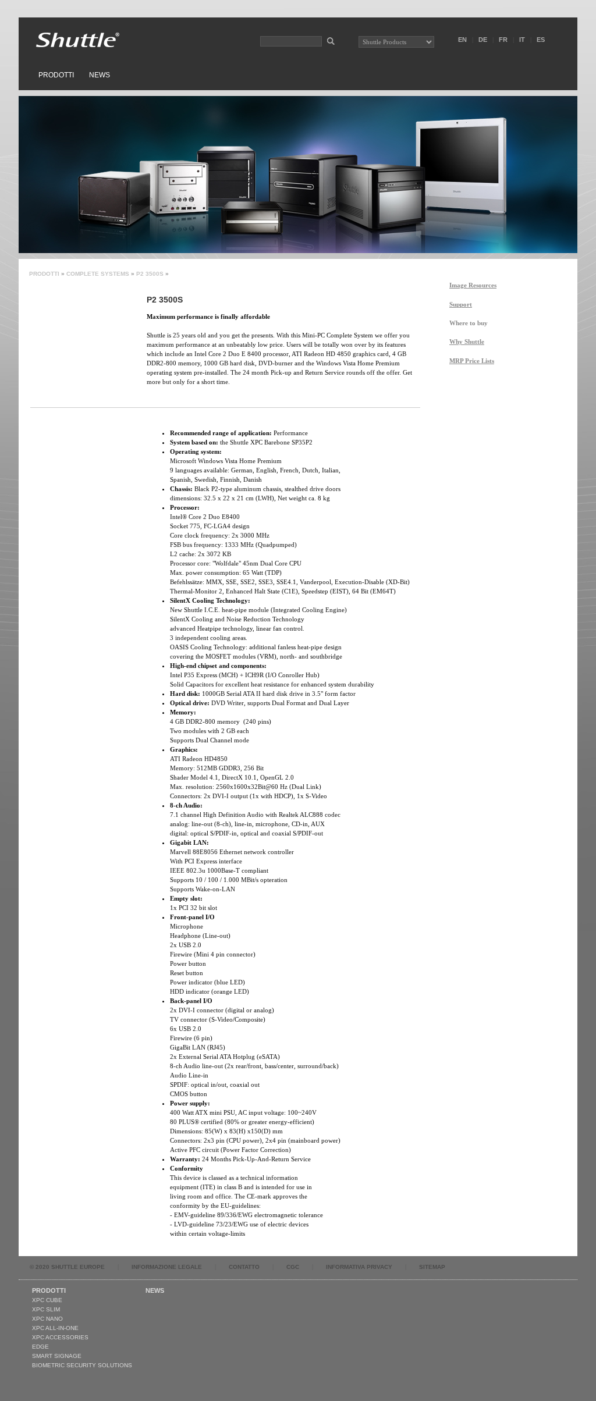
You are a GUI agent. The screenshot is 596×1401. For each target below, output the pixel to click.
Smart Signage (56, 1356)
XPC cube (47, 1300)
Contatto (244, 1267)
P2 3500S (150, 274)
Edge (40, 1346)
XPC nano (47, 1318)
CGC (292, 1267)
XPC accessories (60, 1337)
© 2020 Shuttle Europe (67, 1267)
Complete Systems (97, 274)
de (482, 39)
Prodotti (56, 75)
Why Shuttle (466, 341)
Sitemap (432, 1267)
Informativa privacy (359, 1267)
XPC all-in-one (55, 1328)
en (462, 39)
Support (460, 304)
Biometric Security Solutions (82, 1365)
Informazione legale (167, 1267)
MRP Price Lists (471, 360)
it (522, 39)
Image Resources (472, 285)
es (541, 39)
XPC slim (46, 1309)
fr (503, 39)
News (99, 75)
